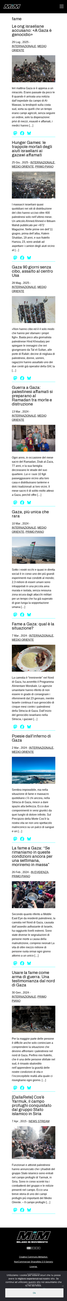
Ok (34, 1292)
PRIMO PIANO (44, 166)
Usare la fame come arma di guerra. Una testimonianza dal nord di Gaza (33, 978)
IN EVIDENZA (39, 872)
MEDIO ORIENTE (23, 166)
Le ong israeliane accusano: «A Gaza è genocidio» (32, 30)
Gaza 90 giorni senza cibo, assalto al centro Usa (32, 271)
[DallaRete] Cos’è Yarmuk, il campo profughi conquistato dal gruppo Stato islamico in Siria (31, 1105)
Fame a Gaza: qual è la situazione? (33, 626)
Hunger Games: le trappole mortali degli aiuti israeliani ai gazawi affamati (32, 148)
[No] (62, 1286)
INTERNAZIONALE (24, 46)
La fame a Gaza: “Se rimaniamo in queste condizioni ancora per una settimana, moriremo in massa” (32, 856)
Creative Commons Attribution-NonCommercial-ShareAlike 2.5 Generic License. (33, 1262)
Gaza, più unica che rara (30, 514)
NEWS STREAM (39, 1121)
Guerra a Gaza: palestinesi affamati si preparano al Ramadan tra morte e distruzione (32, 395)
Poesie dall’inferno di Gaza (31, 738)
